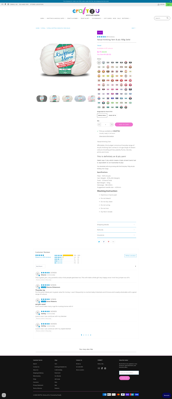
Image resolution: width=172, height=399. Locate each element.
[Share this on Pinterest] (109, 242)
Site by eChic (46, 395)
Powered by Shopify (55, 395)
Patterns (57, 388)
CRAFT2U (39, 395)
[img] (45, 273)
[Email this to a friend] (113, 242)
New (56, 382)
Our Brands (58, 376)
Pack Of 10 (112, 115)
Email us (14, 4)
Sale (56, 385)
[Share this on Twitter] (99, 242)
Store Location (36, 4)
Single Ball (102, 115)
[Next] (94, 60)
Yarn (56, 363)
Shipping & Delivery (38, 373)
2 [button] (83, 335)
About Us (35, 370)
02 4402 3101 (23, 4)
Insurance (36, 382)
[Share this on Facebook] (104, 242)
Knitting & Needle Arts (61, 367)
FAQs (34, 379)
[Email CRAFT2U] (2, 4)
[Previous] (37, 60)
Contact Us (36, 367)
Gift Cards (57, 379)
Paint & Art (57, 373)
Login (162, 4)
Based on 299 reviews (43, 257)
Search (35, 363)
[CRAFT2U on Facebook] (5, 4)
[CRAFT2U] (86, 11)
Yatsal (99, 45)
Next (133, 28)
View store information (106, 136)
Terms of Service (37, 388)
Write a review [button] (130, 256)
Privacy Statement (38, 385)
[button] (43, 18)
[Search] (167, 18)
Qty (98, 120)
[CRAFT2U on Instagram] (8, 4)
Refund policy (37, 376)
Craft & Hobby (58, 370)
